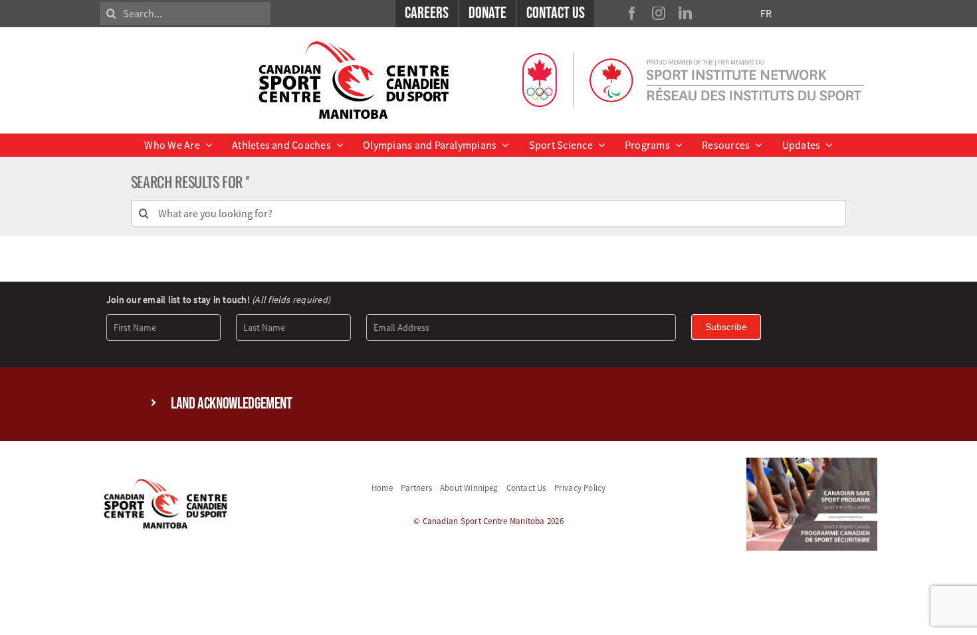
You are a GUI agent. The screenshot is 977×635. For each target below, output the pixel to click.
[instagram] (658, 13)
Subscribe (726, 326)
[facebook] (632, 13)
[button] (488, 404)
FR (766, 13)
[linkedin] (685, 13)
